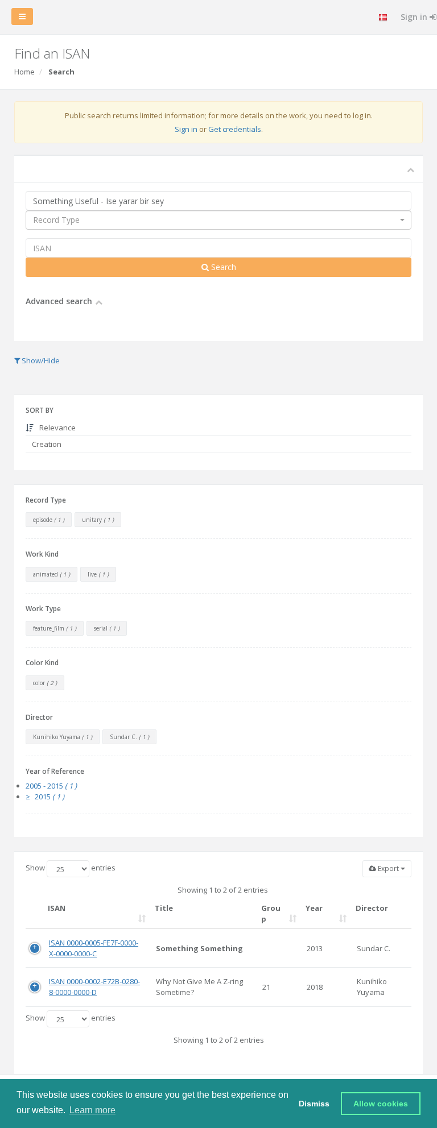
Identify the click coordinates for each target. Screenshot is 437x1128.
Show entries (71, 867)
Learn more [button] (92, 1110)
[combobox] (218, 220)
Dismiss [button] (314, 1103)
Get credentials (234, 129)
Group (271, 913)
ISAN (56, 908)
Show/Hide (40, 360)
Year (314, 908)
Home (24, 72)
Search (222, 267)
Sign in (186, 129)
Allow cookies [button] (380, 1103)
